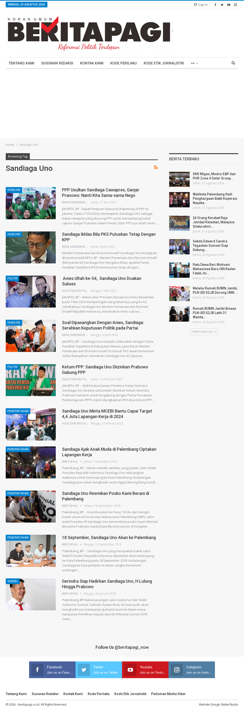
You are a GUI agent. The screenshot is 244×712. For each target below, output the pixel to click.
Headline (13, 190)
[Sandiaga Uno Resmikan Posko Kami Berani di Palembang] (31, 507)
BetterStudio (229, 704)
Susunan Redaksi (57, 63)
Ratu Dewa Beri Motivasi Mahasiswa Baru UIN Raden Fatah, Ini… (214, 269)
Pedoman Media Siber (168, 694)
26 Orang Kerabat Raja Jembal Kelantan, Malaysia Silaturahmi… (213, 222)
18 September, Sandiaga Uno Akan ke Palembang (109, 537)
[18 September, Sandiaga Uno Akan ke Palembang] (31, 551)
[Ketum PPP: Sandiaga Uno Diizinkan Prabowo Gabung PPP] (31, 380)
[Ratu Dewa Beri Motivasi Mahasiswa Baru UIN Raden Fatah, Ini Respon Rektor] (179, 270)
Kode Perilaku (123, 63)
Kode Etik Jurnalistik (164, 63)
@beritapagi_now (132, 647)
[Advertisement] (122, 104)
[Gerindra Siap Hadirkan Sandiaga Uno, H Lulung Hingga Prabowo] (31, 594)
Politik (12, 278)
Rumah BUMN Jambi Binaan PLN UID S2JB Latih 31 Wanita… (214, 313)
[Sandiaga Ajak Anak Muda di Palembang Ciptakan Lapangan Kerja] (31, 462)
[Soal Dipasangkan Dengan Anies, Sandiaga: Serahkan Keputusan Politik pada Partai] (31, 336)
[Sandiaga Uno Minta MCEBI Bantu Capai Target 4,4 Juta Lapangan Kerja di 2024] (31, 424)
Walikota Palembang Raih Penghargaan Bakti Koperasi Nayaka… (215, 198)
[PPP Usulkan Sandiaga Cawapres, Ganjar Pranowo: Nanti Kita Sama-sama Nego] (31, 203)
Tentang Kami (21, 63)
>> (193, 63)
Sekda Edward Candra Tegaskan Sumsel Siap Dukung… (210, 245)
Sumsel (12, 581)
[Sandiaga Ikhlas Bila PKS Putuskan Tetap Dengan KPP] (31, 247)
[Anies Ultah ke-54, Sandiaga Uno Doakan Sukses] (31, 292)
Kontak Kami (91, 63)
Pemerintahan (18, 411)
